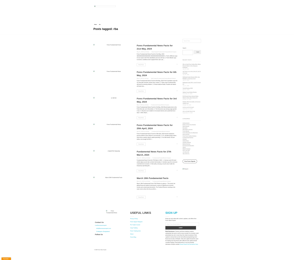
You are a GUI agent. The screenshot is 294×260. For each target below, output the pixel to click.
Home (95, 24)
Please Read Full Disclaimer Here (188, 244)
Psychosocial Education (188, 145)
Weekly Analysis (186, 148)
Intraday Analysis (187, 142)
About (131, 234)
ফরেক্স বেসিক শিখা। (186, 153)
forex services (186, 134)
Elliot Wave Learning (187, 129)
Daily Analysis (155, 51)
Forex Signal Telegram (136, 221)
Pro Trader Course (135, 224)
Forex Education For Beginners (190, 132)
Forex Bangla (186, 131)
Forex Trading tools (135, 231)
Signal (184, 147)
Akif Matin (147, 51)
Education (185, 127)
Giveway (185, 139)
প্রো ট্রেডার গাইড (186, 152)
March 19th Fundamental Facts (152, 178)
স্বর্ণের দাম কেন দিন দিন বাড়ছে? (188, 107)
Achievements (186, 123)
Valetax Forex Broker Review (190, 92)
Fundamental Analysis (163, 51)
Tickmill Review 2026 (188, 88)
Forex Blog (133, 237)
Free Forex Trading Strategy (189, 135)
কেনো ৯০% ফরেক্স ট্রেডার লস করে (189, 111)
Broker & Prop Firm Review (189, 124)
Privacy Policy (134, 218)
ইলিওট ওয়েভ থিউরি (186, 150)
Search (184, 48)
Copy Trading (134, 228)
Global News (186, 140)
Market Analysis (172, 51)
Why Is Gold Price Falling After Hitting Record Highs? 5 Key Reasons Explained (192, 66)
